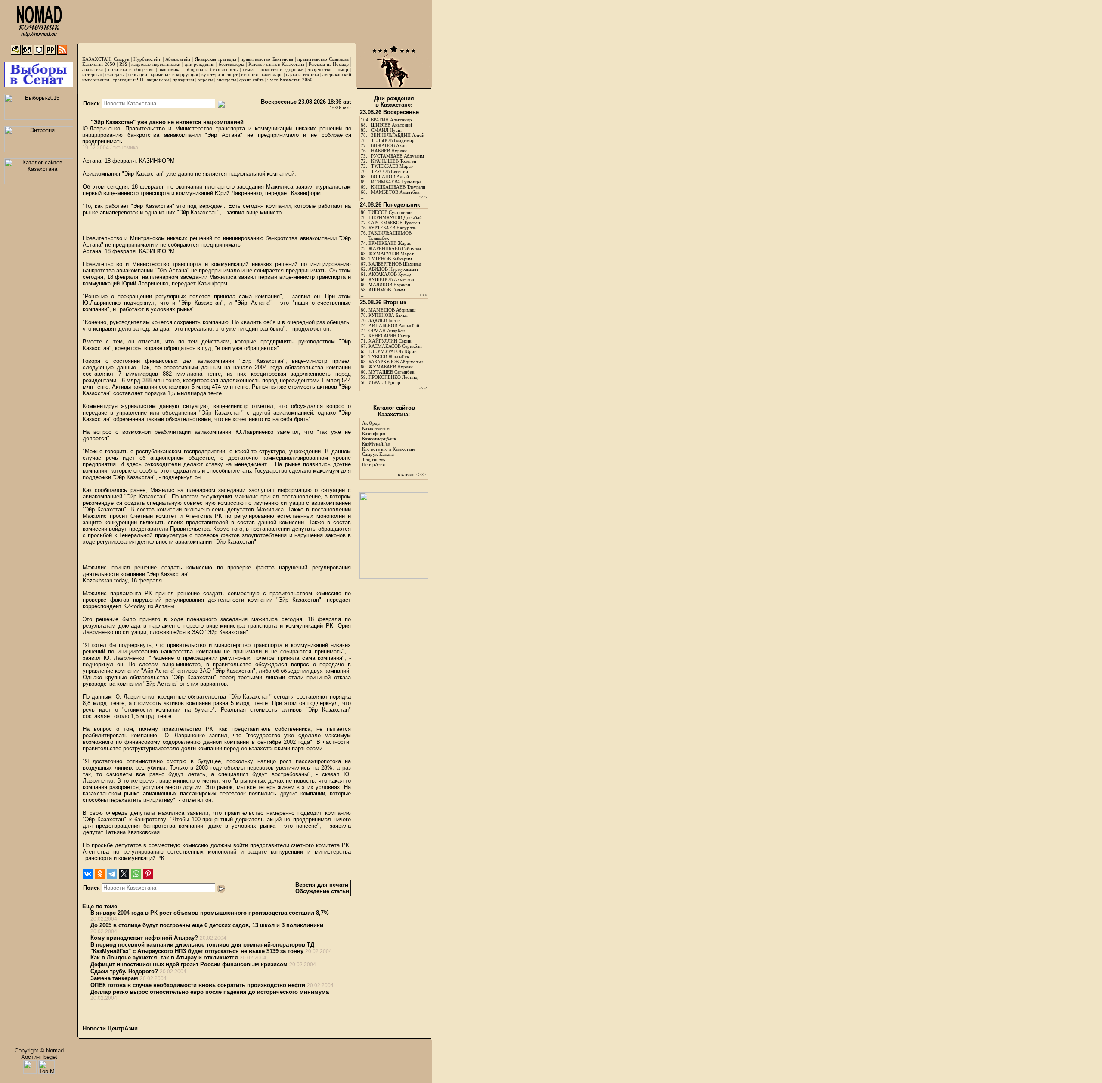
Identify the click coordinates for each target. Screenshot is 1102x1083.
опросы (205, 79)
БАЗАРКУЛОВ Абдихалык (395, 361)
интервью (92, 74)
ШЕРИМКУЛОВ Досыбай (395, 217)
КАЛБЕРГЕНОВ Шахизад (394, 263)
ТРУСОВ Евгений (389, 171)
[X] (124, 874)
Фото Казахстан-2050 (290, 79)
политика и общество (131, 69)
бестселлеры (231, 64)
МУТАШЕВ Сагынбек (391, 371)
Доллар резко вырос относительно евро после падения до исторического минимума (209, 992)
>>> (423, 197)
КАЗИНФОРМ (157, 161)
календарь (272, 74)
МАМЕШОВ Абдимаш (391, 310)
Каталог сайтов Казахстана (276, 64)
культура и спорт (219, 74)
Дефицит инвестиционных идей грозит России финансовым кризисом (189, 964)
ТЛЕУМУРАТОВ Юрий (392, 351)
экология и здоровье (281, 69)
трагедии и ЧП (128, 79)
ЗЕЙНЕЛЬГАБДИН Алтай (397, 135)
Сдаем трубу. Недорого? (124, 971)
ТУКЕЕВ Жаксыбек (388, 356)
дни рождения (200, 64)
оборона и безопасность (212, 69)
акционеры (158, 79)
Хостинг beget (39, 1057)
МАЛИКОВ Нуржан (389, 284)
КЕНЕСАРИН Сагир (389, 335)
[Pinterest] (148, 874)
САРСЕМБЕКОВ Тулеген (394, 222)
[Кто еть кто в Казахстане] (393, 576)
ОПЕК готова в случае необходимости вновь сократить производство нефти (197, 985)
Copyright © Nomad (39, 1050)
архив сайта (251, 79)
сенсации (137, 74)
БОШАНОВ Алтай (390, 176)
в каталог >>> (412, 474)
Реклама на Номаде (329, 64)
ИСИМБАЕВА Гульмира (396, 181)
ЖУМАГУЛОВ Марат (391, 253)
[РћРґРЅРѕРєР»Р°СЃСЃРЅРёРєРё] (100, 874)
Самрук (121, 59)
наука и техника (302, 74)
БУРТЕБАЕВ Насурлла (392, 227)
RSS (123, 64)
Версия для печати (321, 885)
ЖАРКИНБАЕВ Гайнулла (394, 248)
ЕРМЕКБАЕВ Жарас (389, 243)
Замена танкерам (114, 978)
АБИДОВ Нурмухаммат (393, 269)
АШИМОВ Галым (386, 289)
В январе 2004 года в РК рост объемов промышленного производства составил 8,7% (209, 913)
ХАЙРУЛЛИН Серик (389, 340)
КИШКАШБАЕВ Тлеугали (398, 186)
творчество (319, 69)
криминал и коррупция (174, 74)
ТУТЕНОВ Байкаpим (390, 258)
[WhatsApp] (136, 874)
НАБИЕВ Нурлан (389, 150)
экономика (169, 69)
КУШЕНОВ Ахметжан (391, 279)
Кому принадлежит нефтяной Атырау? (144, 937)
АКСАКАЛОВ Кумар (389, 274)
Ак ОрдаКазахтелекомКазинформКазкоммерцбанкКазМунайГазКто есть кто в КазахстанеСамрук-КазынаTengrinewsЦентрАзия (388, 444)
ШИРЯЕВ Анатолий (391, 124)
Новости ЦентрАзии (110, 1028)
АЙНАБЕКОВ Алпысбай (393, 325)
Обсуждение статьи (322, 891)
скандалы (114, 74)
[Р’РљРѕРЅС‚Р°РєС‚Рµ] (88, 874)
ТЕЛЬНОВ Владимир (393, 140)
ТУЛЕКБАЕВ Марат (392, 166)
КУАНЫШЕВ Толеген (393, 161)
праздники (183, 79)
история (249, 74)
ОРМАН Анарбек (386, 330)
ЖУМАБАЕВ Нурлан (390, 366)
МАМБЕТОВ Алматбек (395, 192)
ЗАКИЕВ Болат (384, 320)
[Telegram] (112, 874)
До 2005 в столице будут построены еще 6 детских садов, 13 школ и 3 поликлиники (206, 925)
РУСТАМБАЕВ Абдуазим (397, 155)
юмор (342, 69)
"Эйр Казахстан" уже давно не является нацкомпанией (166, 122)
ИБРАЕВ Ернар (384, 382)
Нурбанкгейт (147, 59)
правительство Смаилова (323, 59)
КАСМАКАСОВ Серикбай (395, 346)
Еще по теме (99, 906)
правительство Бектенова (267, 59)
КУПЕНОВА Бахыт (388, 315)
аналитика (92, 69)
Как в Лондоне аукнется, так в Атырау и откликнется (164, 957)
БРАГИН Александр (391, 119)
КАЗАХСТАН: (97, 59)
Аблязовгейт (178, 59)
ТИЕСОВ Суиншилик (390, 212)
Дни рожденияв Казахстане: (394, 101)
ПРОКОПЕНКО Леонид (393, 377)
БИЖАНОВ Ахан (389, 145)
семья (248, 69)
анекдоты (226, 79)
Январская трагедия (215, 59)
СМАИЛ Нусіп (386, 130)
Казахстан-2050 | (100, 64)
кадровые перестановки (155, 64)
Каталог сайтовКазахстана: (394, 411)
